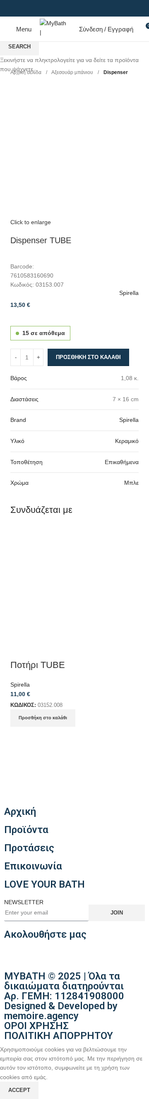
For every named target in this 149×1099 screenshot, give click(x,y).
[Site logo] (53, 28)
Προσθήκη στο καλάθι (88, 357)
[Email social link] (79, 8)
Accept (19, 1090)
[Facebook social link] (69, 8)
